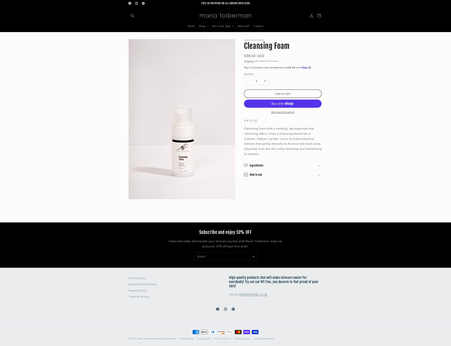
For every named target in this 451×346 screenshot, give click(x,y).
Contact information (264, 338)
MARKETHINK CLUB (253, 294)
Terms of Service (139, 296)
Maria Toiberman (146, 338)
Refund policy (186, 338)
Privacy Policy (137, 278)
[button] (132, 16)
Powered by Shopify (166, 338)
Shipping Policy (138, 290)
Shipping (249, 61)
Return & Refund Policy (143, 284)
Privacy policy (204, 338)
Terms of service (223, 338)
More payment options (283, 112)
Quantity (249, 73)
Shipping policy (242, 338)
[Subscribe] (253, 256)
